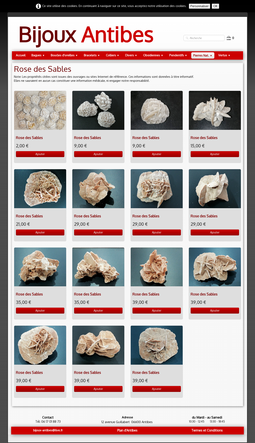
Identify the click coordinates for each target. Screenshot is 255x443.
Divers (131, 55)
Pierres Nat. (202, 55)
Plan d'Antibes (127, 430)
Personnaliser (199, 6)
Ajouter (40, 154)
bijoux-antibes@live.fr (48, 430)
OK (215, 6)
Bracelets (92, 55)
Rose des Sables (29, 137)
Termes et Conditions (207, 430)
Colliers (112, 55)
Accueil (21, 55)
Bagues (38, 55)
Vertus (224, 55)
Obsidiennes (153, 55)
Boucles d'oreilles (64, 55)
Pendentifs (178, 55)
